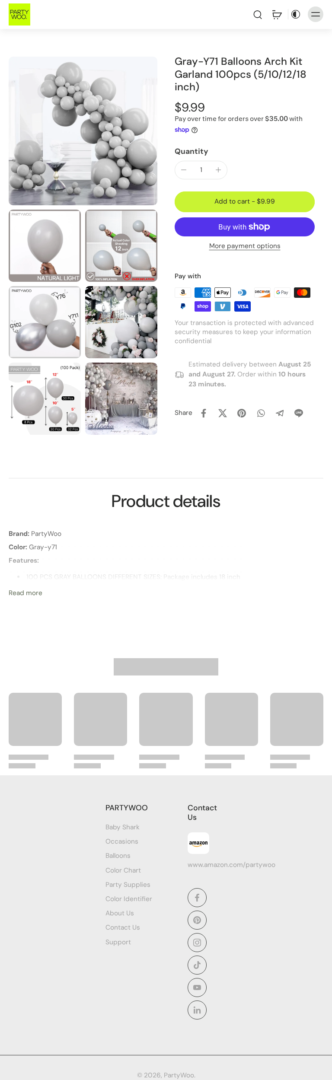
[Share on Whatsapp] (260, 413)
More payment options (245, 246)
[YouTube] (197, 987)
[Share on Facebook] (203, 413)
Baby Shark (122, 827)
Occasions (121, 842)
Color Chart (123, 870)
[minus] (183, 169)
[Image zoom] (83, 131)
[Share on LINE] (298, 413)
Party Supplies (127, 884)
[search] (257, 14)
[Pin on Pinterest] (241, 413)
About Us (119, 913)
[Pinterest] (197, 920)
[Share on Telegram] (279, 413)
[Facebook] (197, 897)
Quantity (191, 151)
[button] (245, 201)
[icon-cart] (276, 14)
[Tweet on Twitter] (222, 413)
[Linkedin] (197, 1009)
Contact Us (122, 928)
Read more (25, 593)
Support (118, 942)
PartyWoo (179, 1075)
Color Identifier (128, 899)
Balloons (118, 856)
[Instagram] (197, 942)
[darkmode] (295, 14)
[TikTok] (197, 965)
